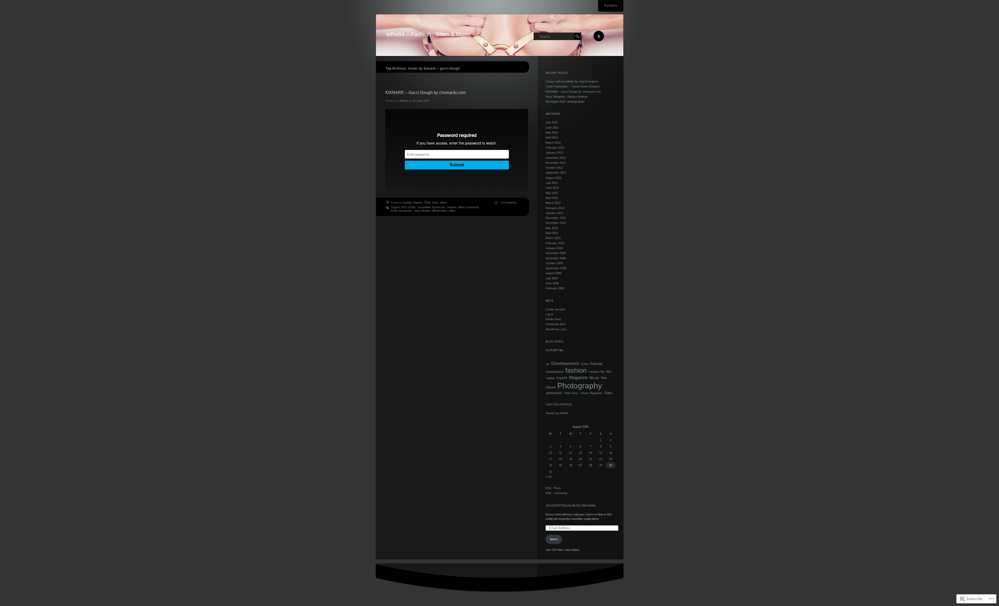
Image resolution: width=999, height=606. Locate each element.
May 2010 (552, 228)
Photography (579, 385)
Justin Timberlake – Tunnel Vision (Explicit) (573, 86)
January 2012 (554, 212)
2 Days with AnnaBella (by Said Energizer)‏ (572, 81)
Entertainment (554, 371)
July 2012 (552, 182)
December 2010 (556, 222)
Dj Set (584, 363)
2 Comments (509, 202)
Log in (549, 314)
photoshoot (554, 393)
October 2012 (554, 167)
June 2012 (552, 187)
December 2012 (556, 157)
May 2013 (552, 132)
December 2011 (556, 217)
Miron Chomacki (468, 207)
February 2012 (555, 208)
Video (443, 202)
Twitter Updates (559, 404)
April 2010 (552, 233)
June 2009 (552, 283)
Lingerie (452, 207)
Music (594, 378)
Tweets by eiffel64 (557, 413)
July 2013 (552, 122)
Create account (555, 309)
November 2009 (556, 258)
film (608, 371)
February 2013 (555, 147)
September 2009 (556, 268)
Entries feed (553, 319)
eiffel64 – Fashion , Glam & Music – (431, 34)
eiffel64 (403, 100)
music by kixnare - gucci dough (410, 210)
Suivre (554, 539)
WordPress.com (556, 329)
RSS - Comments (557, 493)
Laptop (550, 378)
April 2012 (552, 197)
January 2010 (554, 248)
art (547, 363)
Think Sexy (431, 202)
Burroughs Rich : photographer (565, 101)
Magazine (578, 377)
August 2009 (553, 273)
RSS (610, 36)
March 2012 (553, 202)
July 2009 (552, 278)
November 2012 (556, 162)
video (452, 210)
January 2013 (554, 152)
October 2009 (554, 263)
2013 (404, 207)
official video (439, 210)
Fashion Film (596, 371)
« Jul (549, 476)
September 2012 (556, 172)
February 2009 (555, 288)
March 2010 (553, 237)
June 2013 (552, 127)
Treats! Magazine (591, 393)
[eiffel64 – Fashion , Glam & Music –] (499, 35)
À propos (610, 5)
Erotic (412, 207)
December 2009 (556, 253)
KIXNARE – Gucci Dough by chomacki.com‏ (425, 92)
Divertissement (565, 363)
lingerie (418, 202)
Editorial (596, 364)
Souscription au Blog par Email (571, 505)
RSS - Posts (553, 488)
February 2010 (555, 243)
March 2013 (553, 142)
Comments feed (556, 324)
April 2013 (552, 137)
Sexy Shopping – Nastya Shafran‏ (566, 96)
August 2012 (553, 177)
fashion (407, 202)
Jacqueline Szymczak (431, 207)
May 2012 (552, 192)
